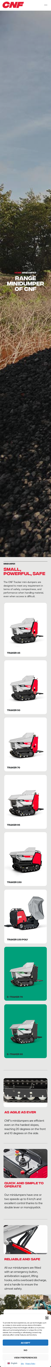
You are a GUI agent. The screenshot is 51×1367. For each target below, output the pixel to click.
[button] (47, 1317)
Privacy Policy (30, 1364)
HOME (18, 272)
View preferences (25, 1357)
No (25, 1350)
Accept (25, 1342)
